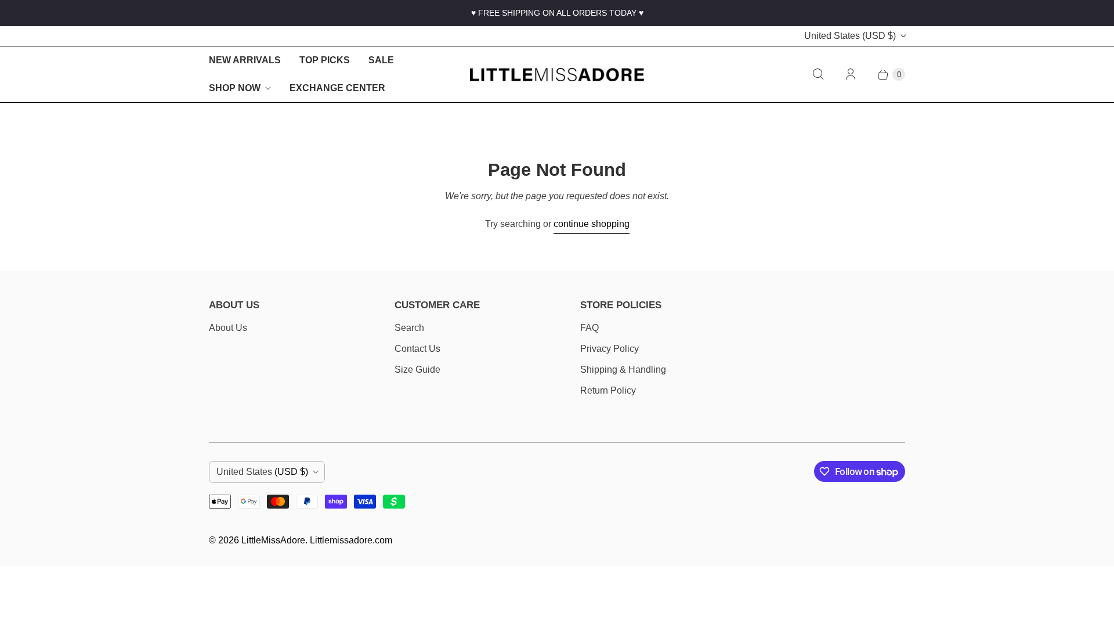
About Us (228, 328)
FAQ (589, 328)
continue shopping (592, 224)
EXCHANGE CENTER (337, 88)
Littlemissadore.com (351, 540)
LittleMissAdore (273, 540)
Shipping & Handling (623, 369)
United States (850, 36)
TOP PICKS (324, 60)
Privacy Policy (609, 349)
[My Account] (850, 74)
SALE (381, 60)
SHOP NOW (235, 88)
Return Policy (608, 390)
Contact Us (417, 349)
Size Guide (417, 369)
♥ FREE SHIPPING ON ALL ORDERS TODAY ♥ (557, 12)
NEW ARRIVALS (245, 60)
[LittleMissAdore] (557, 74)
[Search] (818, 74)
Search (409, 328)
